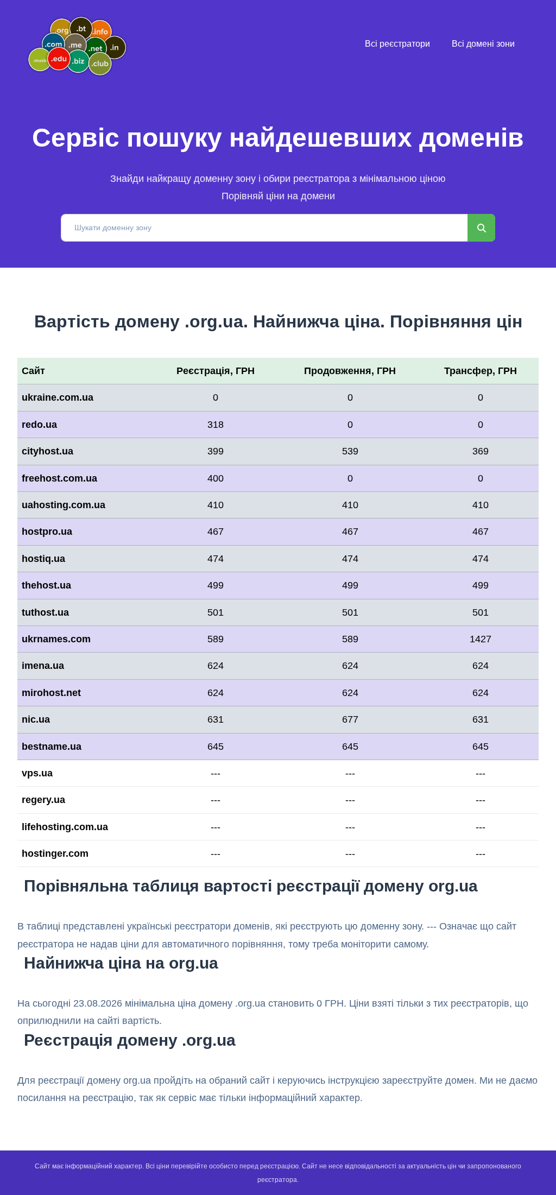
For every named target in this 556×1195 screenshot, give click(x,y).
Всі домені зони (483, 43)
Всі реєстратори (397, 43)
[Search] (481, 228)
